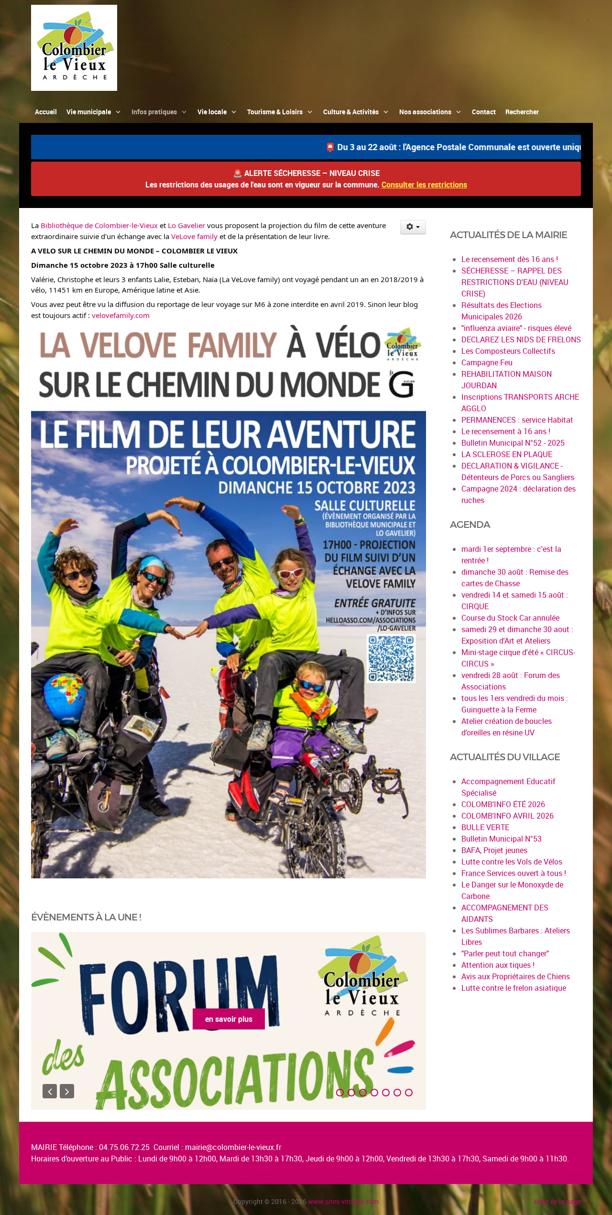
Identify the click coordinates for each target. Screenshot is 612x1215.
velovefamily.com (121, 315)
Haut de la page (557, 1201)
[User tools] (413, 227)
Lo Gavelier (186, 225)
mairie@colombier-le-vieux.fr (233, 1147)
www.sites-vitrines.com (343, 1201)
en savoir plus (228, 1019)
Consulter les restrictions (424, 184)
